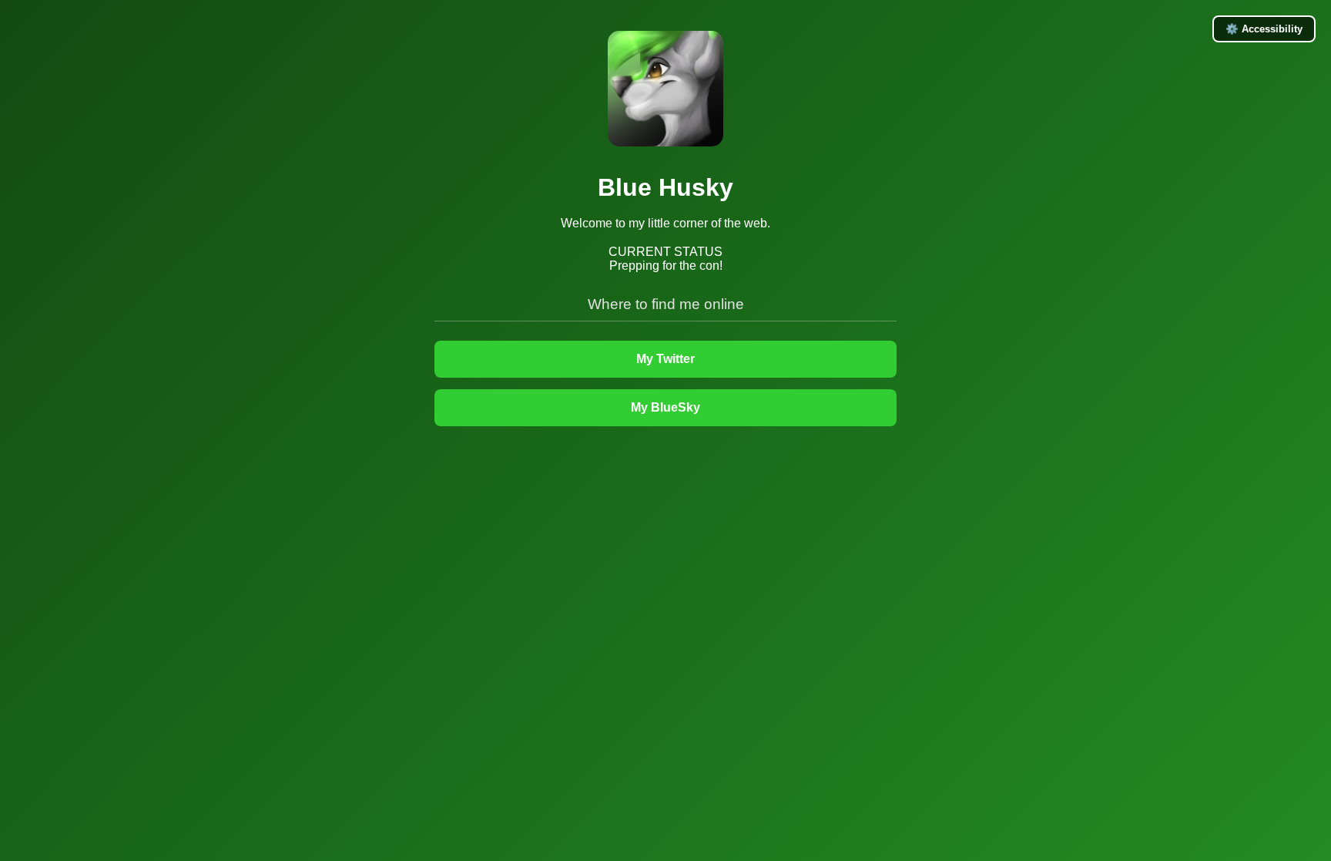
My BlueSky (665, 407)
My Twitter (665, 358)
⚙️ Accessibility (1264, 29)
